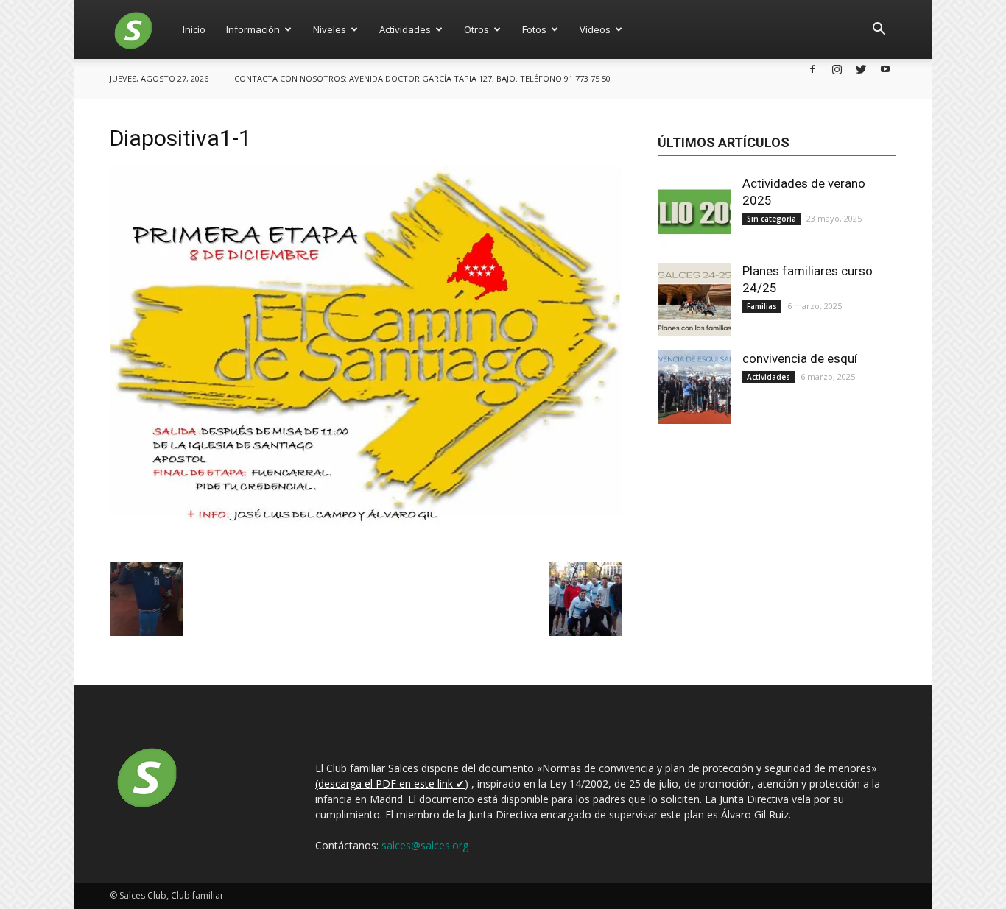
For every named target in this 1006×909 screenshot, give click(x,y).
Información (253, 29)
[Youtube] (885, 69)
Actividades (405, 29)
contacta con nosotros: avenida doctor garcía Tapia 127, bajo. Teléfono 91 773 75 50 (422, 78)
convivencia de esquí (799, 358)
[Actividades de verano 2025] (694, 212)
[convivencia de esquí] (694, 387)
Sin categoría (771, 218)
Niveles (329, 29)
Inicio (194, 29)
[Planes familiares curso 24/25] (694, 299)
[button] (878, 29)
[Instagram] (837, 69)
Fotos (534, 29)
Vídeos (595, 29)
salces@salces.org (424, 845)
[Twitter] (861, 69)
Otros (476, 29)
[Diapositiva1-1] (366, 547)
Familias (762, 306)
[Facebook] (812, 69)
